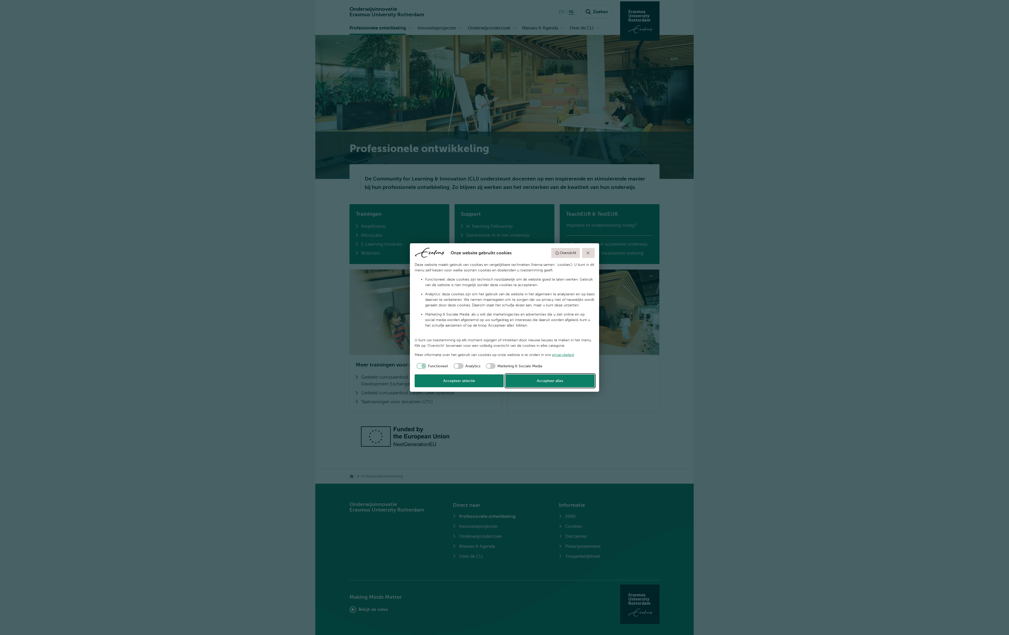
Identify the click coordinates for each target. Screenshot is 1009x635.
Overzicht (568, 253)
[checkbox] (431, 366)
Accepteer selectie (459, 381)
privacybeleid (563, 355)
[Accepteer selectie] (588, 253)
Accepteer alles (550, 381)
